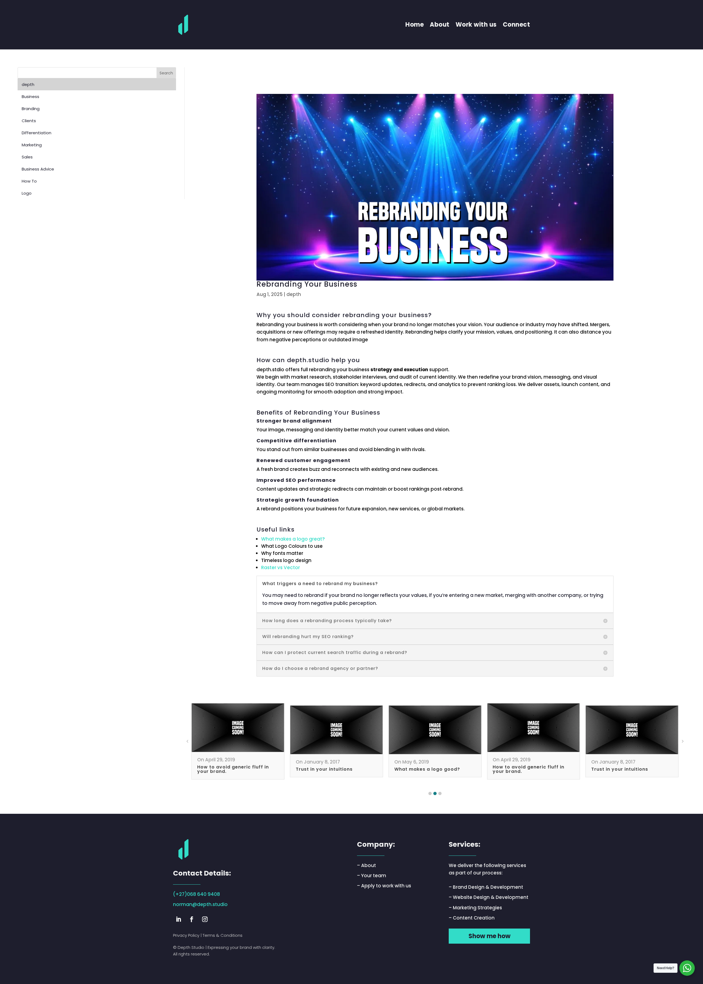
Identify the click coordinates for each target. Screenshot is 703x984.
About (440, 24)
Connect (516, 24)
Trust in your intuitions (324, 769)
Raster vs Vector (280, 567)
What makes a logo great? (293, 539)
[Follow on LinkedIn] (178, 919)
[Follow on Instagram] (204, 919)
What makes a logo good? (427, 769)
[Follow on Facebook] (191, 919)
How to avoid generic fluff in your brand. (233, 769)
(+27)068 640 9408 (196, 894)
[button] (430, 793)
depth (293, 294)
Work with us (476, 24)
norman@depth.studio (200, 904)
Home (414, 24)
